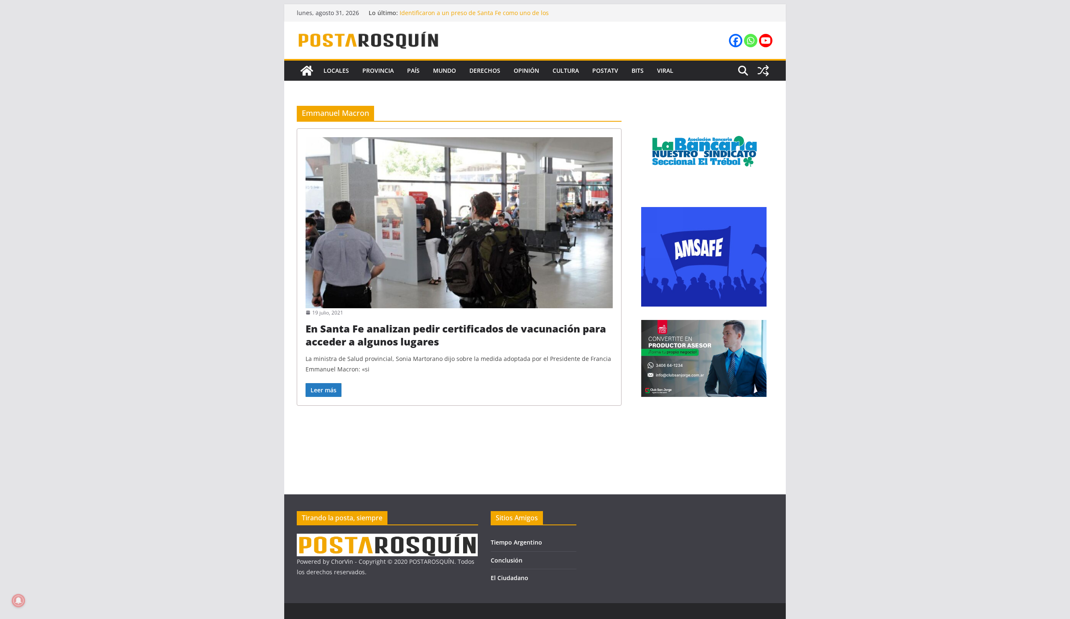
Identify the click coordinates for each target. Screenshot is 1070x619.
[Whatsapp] (750, 40)
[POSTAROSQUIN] (387, 539)
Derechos (484, 70)
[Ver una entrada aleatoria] (763, 71)
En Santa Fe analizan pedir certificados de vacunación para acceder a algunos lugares (456, 335)
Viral (665, 70)
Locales (336, 70)
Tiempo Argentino (516, 542)
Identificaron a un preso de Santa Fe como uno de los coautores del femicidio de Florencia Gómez (474, 17)
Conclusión (506, 560)
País (413, 70)
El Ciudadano (509, 578)
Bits (638, 70)
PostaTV (605, 70)
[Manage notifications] (18, 600)
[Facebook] (735, 40)
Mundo (444, 70)
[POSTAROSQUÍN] (307, 71)
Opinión (526, 70)
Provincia (378, 70)
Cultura (566, 70)
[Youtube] (765, 40)
